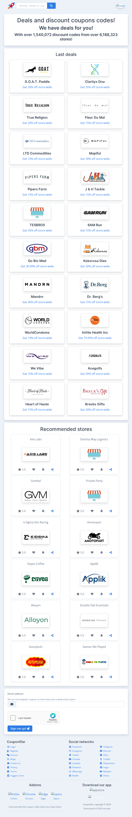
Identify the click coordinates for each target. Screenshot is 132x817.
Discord (107, 750)
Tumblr (106, 759)
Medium (107, 771)
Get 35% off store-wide (95, 87)
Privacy (13, 767)
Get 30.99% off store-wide (37, 266)
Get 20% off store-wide (37, 123)
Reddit (75, 775)
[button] (120, 5)
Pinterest (76, 767)
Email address (15, 693)
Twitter (75, 755)
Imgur (106, 767)
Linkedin (76, 763)
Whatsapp (77, 771)
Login (13, 746)
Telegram (108, 746)
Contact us (15, 763)
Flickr (105, 755)
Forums (14, 755)
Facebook (76, 746)
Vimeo (106, 775)
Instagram (77, 750)
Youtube (76, 759)
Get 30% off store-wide (37, 87)
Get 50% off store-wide (95, 374)
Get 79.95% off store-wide (95, 338)
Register (14, 750)
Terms (13, 771)
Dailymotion (109, 763)
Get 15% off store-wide (95, 123)
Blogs (13, 759)
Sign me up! (18, 728)
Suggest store (17, 775)
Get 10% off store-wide (37, 159)
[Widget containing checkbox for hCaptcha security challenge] (33, 717)
